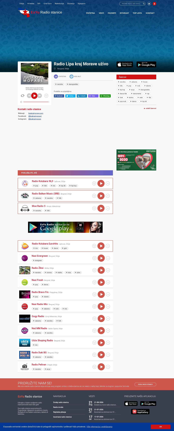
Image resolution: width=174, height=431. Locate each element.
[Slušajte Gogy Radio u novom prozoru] (108, 319)
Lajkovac (57, 181)
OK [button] (160, 427)
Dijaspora (81, 3)
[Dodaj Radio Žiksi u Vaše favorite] (94, 270)
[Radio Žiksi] (25, 270)
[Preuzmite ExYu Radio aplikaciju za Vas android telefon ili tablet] (146, 64)
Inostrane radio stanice (62, 417)
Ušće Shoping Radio (42, 340)
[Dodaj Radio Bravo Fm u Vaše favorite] (94, 294)
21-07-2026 (98, 410)
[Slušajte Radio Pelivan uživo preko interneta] (101, 366)
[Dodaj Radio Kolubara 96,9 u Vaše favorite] (94, 183)
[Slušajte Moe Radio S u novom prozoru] (108, 208)
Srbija (21, 3)
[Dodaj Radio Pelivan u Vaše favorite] (94, 367)
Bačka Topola (53, 329)
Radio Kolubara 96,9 (42, 181)
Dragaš (49, 365)
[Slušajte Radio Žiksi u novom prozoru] (108, 270)
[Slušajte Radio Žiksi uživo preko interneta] (101, 270)
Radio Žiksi (38, 268)
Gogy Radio (38, 316)
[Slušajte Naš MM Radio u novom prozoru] (108, 331)
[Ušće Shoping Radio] (25, 343)
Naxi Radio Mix (40, 304)
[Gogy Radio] (25, 318)
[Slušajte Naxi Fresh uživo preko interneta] (101, 282)
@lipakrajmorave (34, 119)
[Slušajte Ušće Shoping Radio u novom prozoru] (108, 343)
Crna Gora (47, 3)
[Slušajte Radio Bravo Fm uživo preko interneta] (101, 294)
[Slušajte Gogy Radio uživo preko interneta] (101, 318)
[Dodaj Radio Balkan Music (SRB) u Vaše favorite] (94, 196)
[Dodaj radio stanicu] (149, 3)
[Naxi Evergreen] (25, 258)
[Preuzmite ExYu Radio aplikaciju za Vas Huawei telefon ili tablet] (140, 411)
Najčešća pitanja (59, 412)
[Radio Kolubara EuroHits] (25, 246)
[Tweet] (71, 97)
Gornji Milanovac (51, 316)
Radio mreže (58, 407)
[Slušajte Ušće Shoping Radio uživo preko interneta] (101, 342)
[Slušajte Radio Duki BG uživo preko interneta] (101, 354)
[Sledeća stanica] (39, 95)
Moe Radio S (38, 206)
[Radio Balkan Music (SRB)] (25, 196)
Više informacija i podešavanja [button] (99, 427)
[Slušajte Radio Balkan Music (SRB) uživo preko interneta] (101, 195)
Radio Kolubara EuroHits (45, 243)
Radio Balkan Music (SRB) (46, 193)
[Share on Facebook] (59, 97)
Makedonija (59, 3)
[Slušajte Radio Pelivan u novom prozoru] (108, 367)
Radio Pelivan (39, 364)
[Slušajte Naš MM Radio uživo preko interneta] (101, 330)
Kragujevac (54, 292)
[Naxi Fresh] (25, 282)
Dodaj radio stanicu (145, 384)
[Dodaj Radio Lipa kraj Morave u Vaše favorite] (46, 96)
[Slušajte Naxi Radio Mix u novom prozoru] (108, 306)
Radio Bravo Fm (40, 292)
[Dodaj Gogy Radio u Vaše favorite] (94, 319)
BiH (39, 3)
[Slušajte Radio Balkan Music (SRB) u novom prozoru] (108, 196)
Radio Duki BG (39, 352)
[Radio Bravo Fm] (25, 294)
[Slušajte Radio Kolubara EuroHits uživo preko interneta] (101, 245)
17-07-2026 (98, 417)
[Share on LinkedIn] (82, 97)
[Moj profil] (154, 3)
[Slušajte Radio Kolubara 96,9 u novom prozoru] (108, 183)
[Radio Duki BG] (25, 355)
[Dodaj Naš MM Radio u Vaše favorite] (94, 331)
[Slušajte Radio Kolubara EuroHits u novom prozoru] (108, 246)
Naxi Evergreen (40, 255)
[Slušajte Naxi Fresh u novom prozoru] (108, 282)
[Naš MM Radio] (25, 330)
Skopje (49, 206)
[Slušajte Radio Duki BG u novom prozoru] (108, 355)
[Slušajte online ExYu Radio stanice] (24, 12)
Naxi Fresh (37, 280)
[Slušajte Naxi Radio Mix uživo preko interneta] (101, 306)
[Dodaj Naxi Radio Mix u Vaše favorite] (94, 306)
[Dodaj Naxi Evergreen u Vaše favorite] (94, 258)
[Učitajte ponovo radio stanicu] (23, 95)
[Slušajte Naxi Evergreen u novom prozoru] (108, 258)
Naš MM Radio (39, 328)
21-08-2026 (98, 402)
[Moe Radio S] (25, 208)
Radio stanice (46, 12)
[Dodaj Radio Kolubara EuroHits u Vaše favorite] (94, 246)
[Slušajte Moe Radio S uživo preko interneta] (101, 208)
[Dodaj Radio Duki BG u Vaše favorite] (94, 355)
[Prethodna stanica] (29, 95)
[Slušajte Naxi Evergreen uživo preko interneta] (101, 258)
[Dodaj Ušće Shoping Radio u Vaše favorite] (94, 343)
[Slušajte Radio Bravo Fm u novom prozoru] (108, 294)
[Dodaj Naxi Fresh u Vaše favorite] (94, 282)
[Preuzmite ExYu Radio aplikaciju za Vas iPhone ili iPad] (124, 64)
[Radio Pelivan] (25, 367)
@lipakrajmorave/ (35, 116)
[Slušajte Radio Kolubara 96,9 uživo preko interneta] (101, 183)
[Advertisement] (87, 39)
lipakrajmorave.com (35, 113)
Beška (47, 268)
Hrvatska (30, 3)
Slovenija (70, 3)
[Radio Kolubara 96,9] (25, 183)
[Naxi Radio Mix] (25, 306)
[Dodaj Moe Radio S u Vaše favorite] (94, 208)
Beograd (60, 69)
